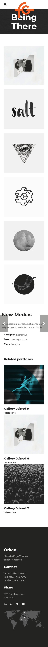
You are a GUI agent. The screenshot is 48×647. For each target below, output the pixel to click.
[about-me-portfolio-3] (24, 109)
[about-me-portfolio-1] (24, 153)
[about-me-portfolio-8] (24, 240)
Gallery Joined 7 (16, 508)
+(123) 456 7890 (16, 573)
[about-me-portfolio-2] (24, 284)
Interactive (21, 334)
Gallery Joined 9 (16, 408)
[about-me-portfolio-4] (24, 197)
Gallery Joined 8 (16, 458)
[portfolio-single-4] (24, 65)
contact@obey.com (14, 580)
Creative (15, 344)
